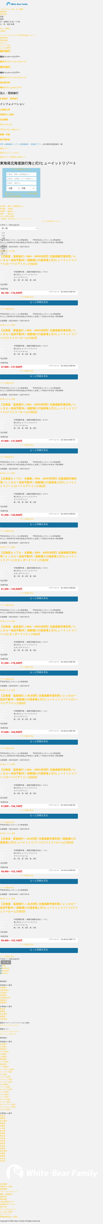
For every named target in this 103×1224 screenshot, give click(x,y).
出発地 (9, 174)
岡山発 (2, 1136)
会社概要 (4, 119)
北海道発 (3, 1019)
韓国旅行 (3, 1059)
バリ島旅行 (4, 1066)
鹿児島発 (3, 1151)
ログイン (3, 43)
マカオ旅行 (4, 1051)
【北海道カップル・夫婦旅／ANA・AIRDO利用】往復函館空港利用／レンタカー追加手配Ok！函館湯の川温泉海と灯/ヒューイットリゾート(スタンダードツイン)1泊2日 (38, 556)
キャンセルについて (8, 1209)
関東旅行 (3, 1000)
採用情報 (3, 1189)
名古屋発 (3, 1014)
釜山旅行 (3, 1064)
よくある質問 (5, 48)
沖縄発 (2, 1153)
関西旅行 (3, 1002)
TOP (1, 144)
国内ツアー (4, 148)
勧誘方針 (3, 1196)
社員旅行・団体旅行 (9, 98)
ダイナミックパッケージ (9, 1025)
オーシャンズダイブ (8, 1034)
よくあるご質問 (6, 1211)
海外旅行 (3, 14)
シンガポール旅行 (7, 1069)
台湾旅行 (3, 1044)
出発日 (9, 183)
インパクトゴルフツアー (9, 1031)
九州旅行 (3, 992)
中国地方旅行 (5, 997)
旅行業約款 (5, 139)
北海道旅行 (4, 990)
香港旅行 (3, 1049)
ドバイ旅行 (4, 1097)
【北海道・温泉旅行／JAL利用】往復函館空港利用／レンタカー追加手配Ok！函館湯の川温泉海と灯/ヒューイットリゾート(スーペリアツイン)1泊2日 (39, 699)
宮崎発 (2, 1148)
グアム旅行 (4, 1094)
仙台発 (2, 1158)
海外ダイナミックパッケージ (13, 77)
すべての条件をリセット (21, 169)
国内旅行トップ (12, 144)
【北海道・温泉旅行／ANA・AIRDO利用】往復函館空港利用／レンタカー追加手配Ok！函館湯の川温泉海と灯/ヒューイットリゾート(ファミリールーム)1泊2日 (38, 408)
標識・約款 (5, 134)
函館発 (2, 1156)
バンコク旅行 (5, 1077)
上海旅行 (3, 1056)
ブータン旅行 (5, 1099)
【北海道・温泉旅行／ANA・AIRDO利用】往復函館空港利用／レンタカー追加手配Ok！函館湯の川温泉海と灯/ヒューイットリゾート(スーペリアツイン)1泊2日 (38, 260)
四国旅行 (3, 995)
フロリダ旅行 (5, 1109)
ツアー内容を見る (26, 297)
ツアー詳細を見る (7, 309)
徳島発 (2, 1143)
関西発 (2, 1011)
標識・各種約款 (6, 1194)
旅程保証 (3, 1199)
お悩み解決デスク (7, 1201)
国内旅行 (3, 11)
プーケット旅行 (6, 1079)
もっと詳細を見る (39, 301)
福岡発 (2, 1016)
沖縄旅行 (3, 987)
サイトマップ (6, 124)
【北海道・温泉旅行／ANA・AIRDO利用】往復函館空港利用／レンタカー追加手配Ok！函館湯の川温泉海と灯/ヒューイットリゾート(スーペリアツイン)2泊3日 (38, 773)
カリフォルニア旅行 (8, 1107)
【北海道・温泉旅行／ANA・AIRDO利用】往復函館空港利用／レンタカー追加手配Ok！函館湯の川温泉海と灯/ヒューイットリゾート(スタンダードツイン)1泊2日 (38, 630)
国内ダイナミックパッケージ (13, 61)
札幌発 (2, 1125)
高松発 (2, 1141)
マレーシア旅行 (6, 1072)
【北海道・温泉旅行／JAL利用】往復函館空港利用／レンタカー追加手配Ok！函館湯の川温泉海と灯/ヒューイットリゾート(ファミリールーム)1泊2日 (39, 907)
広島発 (2, 1138)
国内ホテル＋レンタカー (9, 152)
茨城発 (2, 1133)
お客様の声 (5, 109)
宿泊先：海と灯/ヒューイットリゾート (16, 218)
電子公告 (3, 1206)
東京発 (2, 1009)
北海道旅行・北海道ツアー (30, 144)
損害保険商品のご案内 (9, 1216)
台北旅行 (3, 1046)
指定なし (17, 183)
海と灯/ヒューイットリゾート (21, 193)
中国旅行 (3, 1054)
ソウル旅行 (4, 1061)
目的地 (9, 178)
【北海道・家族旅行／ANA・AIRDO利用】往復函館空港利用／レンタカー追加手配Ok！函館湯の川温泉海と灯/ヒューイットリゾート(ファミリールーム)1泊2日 (38, 334)
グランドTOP (5, 45)
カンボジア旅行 (6, 1089)
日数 (2, 213)
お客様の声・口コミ (8, 1204)
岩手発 (2, 1161)
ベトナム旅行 (5, 1087)
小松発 (2, 1128)
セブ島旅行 (4, 1084)
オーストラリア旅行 (8, 1104)
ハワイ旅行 (4, 1092)
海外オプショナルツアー (11, 87)
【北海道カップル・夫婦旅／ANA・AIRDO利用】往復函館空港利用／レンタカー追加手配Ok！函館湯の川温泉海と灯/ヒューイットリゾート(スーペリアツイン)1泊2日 (38, 482)
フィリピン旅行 (6, 1082)
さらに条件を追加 (7, 216)
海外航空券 (5, 82)
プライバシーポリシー (10, 129)
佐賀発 (2, 1146)
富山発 (2, 1131)
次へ (4, 962)
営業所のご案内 (7, 114)
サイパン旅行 (5, 1102)
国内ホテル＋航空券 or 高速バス (12, 157)
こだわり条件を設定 (13, 196)
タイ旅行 (3, 1074)
